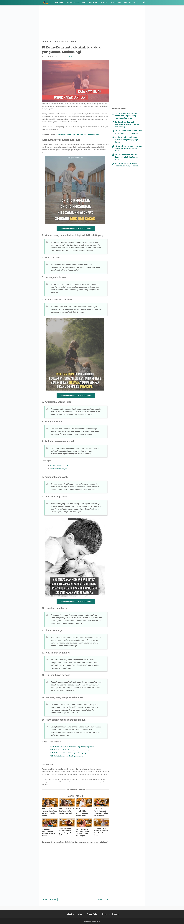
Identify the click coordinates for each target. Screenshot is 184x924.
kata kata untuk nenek (59, 465)
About (69, 914)
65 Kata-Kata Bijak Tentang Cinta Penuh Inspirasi (66, 811)
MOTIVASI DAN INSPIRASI (76, 2)
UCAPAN (104, 2)
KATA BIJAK (93, 2)
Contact (79, 914)
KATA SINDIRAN (130, 2)
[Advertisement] (92, 22)
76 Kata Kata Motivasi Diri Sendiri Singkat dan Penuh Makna (126, 157)
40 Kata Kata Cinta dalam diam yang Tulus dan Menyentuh (128, 132)
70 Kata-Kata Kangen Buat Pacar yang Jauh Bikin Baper (50, 812)
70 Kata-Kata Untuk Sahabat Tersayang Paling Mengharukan (100, 812)
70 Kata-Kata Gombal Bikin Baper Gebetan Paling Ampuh (82, 812)
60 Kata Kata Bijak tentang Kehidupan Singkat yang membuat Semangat (126, 115)
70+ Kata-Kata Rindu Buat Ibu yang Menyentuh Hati (66, 832)
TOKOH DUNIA (115, 2)
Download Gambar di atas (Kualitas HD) (76, 229)
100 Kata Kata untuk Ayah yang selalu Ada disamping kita (77, 134)
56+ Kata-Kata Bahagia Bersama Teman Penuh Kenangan (83, 832)
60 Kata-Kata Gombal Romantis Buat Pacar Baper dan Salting (127, 124)
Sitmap (104, 914)
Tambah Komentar (62, 57)
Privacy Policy (92, 914)
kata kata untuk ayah (58, 468)
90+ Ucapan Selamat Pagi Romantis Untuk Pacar (48, 832)
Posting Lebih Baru (49, 899)
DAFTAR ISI (59, 2)
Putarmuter (96, 921)
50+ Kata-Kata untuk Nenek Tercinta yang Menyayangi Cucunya (126, 139)
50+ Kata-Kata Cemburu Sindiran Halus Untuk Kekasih (100, 832)
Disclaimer (116, 914)
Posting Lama (103, 899)
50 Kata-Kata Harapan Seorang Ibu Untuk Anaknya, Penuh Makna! (128, 148)
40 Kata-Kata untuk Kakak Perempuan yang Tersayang (127, 164)
